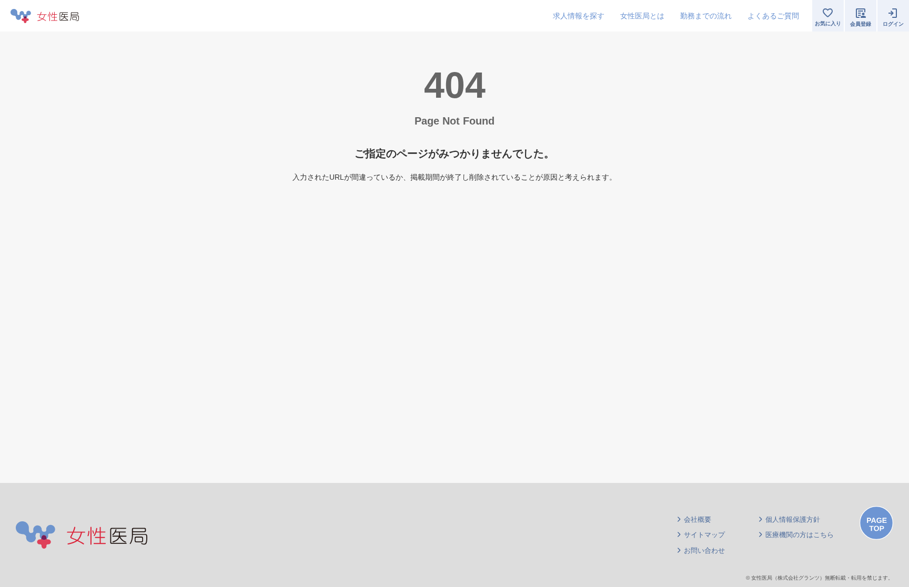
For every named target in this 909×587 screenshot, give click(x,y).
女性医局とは (642, 16)
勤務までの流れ (706, 16)
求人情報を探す (578, 16)
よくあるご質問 (773, 16)
